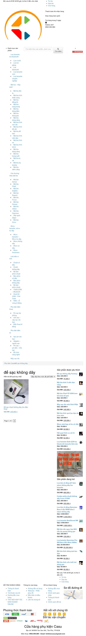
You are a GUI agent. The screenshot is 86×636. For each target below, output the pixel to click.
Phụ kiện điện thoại (14, 308)
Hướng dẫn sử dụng (35, 588)
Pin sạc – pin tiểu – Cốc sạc (17, 348)
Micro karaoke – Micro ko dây (16, 237)
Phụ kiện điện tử (14, 332)
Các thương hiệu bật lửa (14, 174)
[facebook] (77, 48)
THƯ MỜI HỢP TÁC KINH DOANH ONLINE (15, 602)
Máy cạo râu (15, 358)
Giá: (58, 376)
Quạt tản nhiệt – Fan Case (16, 296)
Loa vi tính (17, 60)
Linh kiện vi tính (14, 257)
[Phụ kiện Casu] (22, 27)
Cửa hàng (51, 6)
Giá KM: (7, 412)
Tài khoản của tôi (14, 593)
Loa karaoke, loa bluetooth (14, 56)
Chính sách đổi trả (54, 602)
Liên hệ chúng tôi (34, 600)
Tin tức (50, 1)
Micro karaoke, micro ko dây (14, 228)
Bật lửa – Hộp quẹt (14, 86)
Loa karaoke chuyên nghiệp (17, 78)
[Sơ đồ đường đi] (73, 594)
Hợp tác (51, 3)
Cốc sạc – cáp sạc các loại (16, 320)
